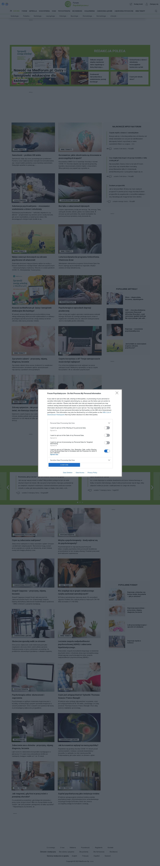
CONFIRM (64, 465)
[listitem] (80, 423)
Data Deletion (67, 472)
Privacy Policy (92, 472)
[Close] (118, 394)
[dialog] (80, 433)
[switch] (107, 427)
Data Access (80, 472)
